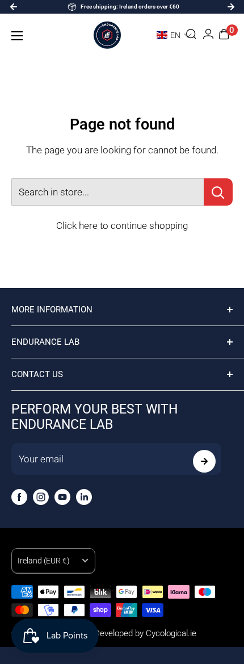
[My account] (208, 35)
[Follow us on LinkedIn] (84, 497)
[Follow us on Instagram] (41, 497)
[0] (225, 35)
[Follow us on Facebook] (19, 497)
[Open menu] (17, 35)
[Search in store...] (218, 192)
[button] (169, 35)
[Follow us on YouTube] (62, 497)
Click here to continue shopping (122, 225)
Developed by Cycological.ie (145, 633)
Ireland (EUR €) (44, 561)
